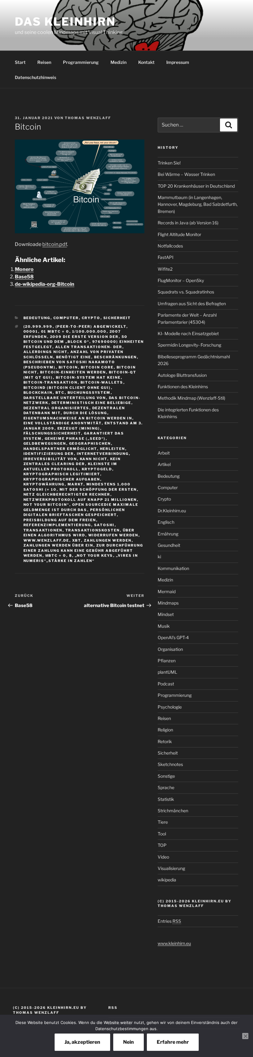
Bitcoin (68, 367)
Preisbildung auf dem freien (59, 520)
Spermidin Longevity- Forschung (189, 344)
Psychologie (170, 707)
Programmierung (81, 62)
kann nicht (93, 459)
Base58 (24, 277)
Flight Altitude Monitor (179, 234)
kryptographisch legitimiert (61, 474)
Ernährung (168, 533)
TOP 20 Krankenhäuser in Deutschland (196, 186)
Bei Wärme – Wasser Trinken (186, 174)
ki (159, 556)
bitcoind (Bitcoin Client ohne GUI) (67, 387)
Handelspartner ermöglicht (60, 449)
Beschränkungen (115, 357)
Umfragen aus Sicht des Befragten (192, 303)
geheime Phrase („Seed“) (75, 438)
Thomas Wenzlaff (88, 118)
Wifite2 (165, 269)
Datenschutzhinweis (35, 77)
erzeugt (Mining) (78, 428)
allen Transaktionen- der (88, 347)
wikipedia (167, 879)
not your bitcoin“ (46, 504)
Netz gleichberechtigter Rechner (66, 494)
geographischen (90, 443)
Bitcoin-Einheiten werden (73, 372)
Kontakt (146, 62)
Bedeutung (37, 318)
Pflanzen (167, 660)
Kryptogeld (97, 469)
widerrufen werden (113, 535)
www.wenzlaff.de (46, 540)
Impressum (177, 62)
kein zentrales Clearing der (72, 461)
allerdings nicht (45, 352)
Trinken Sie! (169, 162)
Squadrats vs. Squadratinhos (186, 291)
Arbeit (164, 453)
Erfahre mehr (173, 1042)
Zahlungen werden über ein (58, 545)
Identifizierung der (48, 454)
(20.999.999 (38, 326)
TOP (162, 845)
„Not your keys (94, 555)
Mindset (166, 614)
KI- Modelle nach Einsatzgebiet (188, 333)
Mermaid (167, 591)
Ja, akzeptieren (82, 1042)
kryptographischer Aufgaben (61, 479)
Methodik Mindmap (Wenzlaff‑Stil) (191, 398)
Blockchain (38, 392)
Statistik (166, 799)
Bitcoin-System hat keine (88, 377)
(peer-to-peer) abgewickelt (91, 326)
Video (163, 856)
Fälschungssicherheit (52, 433)
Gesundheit (169, 545)
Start (20, 62)
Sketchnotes (170, 764)
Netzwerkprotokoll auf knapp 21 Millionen (80, 499)
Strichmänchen (173, 810)
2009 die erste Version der (84, 337)
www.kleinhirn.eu (174, 943)
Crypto (91, 318)
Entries (169, 921)
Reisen (44, 62)
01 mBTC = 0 (55, 331)
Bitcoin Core (97, 367)
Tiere (163, 822)
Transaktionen (43, 530)
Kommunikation (173, 568)
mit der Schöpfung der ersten (98, 489)
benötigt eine (73, 357)
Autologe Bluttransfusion (182, 375)
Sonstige (166, 776)
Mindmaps (168, 602)
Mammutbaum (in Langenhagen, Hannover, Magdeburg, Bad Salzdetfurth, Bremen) (198, 204)
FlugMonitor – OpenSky (181, 280)
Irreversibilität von (50, 459)
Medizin (118, 62)
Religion (165, 729)
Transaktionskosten (92, 530)
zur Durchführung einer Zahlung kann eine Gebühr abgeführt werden (83, 550)
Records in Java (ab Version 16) (188, 222)
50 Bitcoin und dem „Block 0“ (75, 339)
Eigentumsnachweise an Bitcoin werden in (77, 418)
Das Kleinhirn (65, 21)
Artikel (164, 464)
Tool (162, 833)
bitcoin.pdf (54, 244)
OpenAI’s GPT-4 (173, 637)
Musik (164, 626)
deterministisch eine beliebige (91, 403)
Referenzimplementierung (57, 525)
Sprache (166, 787)
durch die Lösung (85, 413)
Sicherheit (117, 318)
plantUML (167, 672)
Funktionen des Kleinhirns (183, 386)
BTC (60, 392)
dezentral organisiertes (56, 408)
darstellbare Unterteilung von (64, 398)
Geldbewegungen (44, 443)
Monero (24, 269)
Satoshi (104, 525)
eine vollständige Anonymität (62, 423)
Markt (76, 484)
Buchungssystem (89, 392)
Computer (66, 318)
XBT (76, 540)
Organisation (170, 649)
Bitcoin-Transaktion (50, 382)
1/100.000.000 (89, 331)
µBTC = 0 (55, 555)
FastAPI (165, 257)
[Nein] (245, 1036)
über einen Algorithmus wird (79, 533)
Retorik (165, 741)
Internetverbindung (103, 454)
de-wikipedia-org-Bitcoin (44, 284)
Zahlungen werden (108, 540)
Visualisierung (171, 868)
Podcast (166, 683)
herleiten (112, 449)
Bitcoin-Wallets (102, 382)
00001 (30, 331)
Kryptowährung (44, 484)
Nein (128, 1042)
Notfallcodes (170, 245)
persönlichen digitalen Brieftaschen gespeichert (74, 512)
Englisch (166, 522)
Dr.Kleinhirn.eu (172, 510)
